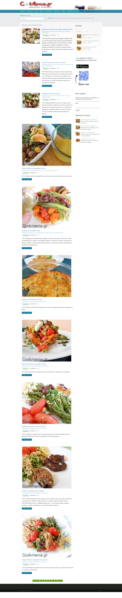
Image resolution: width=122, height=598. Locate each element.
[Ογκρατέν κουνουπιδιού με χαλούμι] (47, 276)
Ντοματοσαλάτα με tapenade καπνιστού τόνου (35, 560)
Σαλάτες (42, 11)
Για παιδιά (87, 18)
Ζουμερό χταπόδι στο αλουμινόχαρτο (88, 138)
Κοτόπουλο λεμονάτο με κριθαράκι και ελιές (90, 40)
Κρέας (61, 64)
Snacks (66, 18)
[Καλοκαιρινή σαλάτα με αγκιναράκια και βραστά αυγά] (31, 36)
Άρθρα (63, 11)
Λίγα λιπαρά (54, 31)
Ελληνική (46, 32)
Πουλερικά (71, 64)
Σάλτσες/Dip (68, 31)
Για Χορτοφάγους (51, 170)
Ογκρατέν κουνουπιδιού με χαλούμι (32, 299)
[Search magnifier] (44, 19)
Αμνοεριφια (78, 18)
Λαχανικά (30, 232)
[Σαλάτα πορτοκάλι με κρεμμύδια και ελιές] (47, 145)
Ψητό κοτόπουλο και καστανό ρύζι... (88, 132)
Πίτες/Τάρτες (49, 11)
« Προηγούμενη (36, 580)
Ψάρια (39, 492)
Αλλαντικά (71, 18)
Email (76, 103)
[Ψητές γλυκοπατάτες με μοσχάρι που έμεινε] (47, 340)
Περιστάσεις (57, 11)
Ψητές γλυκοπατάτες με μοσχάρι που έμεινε (34, 364)
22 (55, 580)
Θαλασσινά (30, 11)
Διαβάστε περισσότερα (47, 54)
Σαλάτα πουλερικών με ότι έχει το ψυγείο (53, 62)
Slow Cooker (60, 18)
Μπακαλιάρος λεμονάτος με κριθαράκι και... (89, 119)
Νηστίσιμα (35, 170)
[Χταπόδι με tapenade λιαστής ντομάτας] (47, 467)
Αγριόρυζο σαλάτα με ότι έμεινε (51, 93)
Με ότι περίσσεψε (59, 31)
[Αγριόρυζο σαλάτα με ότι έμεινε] (31, 100)
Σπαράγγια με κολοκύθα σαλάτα (31, 230)
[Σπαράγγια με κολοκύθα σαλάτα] (47, 207)
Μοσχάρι (39, 366)
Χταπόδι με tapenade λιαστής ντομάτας (33, 491)
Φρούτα (63, 95)
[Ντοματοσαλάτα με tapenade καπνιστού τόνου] (47, 536)
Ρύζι (61, 95)
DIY (55, 18)
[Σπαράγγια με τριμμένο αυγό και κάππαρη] (47, 403)
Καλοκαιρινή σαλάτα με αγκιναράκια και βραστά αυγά (57, 29)
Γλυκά (36, 11)
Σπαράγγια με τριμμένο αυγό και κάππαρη (33, 426)
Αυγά (82, 18)
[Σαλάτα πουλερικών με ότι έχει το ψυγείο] (31, 69)
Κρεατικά (23, 11)
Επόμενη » (60, 580)
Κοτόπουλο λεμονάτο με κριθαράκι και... (88, 126)
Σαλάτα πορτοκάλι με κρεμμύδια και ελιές (33, 168)
